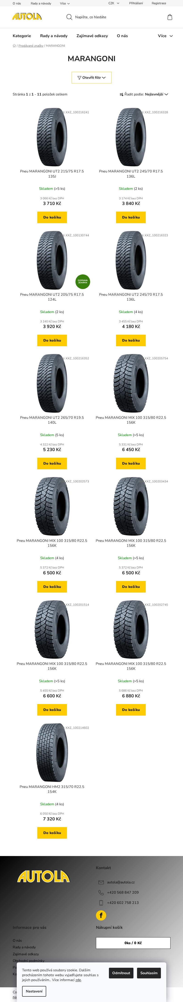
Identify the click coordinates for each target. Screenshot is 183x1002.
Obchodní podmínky (28, 960)
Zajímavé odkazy (26, 954)
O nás (17, 3)
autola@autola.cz (121, 882)
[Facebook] (101, 915)
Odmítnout (121, 973)
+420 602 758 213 (123, 902)
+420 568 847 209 (123, 892)
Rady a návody (41, 3)
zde (78, 980)
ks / (133, 943)
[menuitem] (21, 35)
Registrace (159, 3)
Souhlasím (149, 973)
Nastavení (34, 991)
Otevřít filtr (91, 77)
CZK (111, 3)
